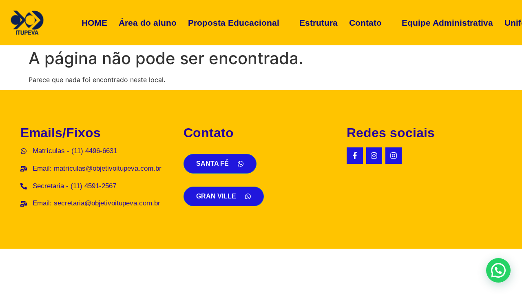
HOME (94, 22)
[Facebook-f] (355, 155)
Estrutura (318, 22)
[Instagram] (374, 155)
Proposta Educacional (233, 22)
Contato (365, 22)
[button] (238, 23)
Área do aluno (148, 22)
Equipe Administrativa (447, 22)
